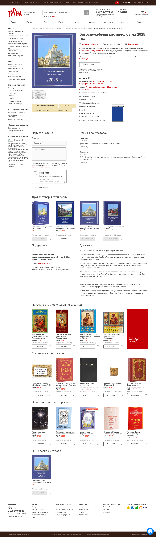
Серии (81, 512)
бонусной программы (40, 167)
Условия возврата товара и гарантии (56, 2)
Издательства (84, 509)
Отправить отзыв (42, 187)
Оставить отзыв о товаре (64, 509)
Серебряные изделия (15, 130)
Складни (11, 74)
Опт (45, 22)
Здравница (108, 22)
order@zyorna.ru (101, 16)
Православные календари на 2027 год (78, 28)
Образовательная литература (14, 49)
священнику (63, 110)
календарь (67, 105)
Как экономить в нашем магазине (85, 2)
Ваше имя (36, 138)
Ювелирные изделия (18, 125)
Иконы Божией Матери (16, 68)
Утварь (92, 22)
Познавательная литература (18, 46)
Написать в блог (61, 512)
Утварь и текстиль (14, 101)
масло (54, 16)
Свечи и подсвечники (15, 90)
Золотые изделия (14, 128)
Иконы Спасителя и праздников (15, 65)
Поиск (86, 12)
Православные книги (15, 38)
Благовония (12, 93)
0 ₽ (117, 3)
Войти (127, 2)
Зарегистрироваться (140, 2)
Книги (60, 22)
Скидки (140, 22)
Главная (14, 22)
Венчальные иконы (14, 76)
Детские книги (13, 53)
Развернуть (84, 59)
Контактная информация (40, 512)
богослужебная (42, 110)
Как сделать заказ (32, 2)
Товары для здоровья (15, 119)
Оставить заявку (89, 64)
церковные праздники (45, 105)
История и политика (15, 41)
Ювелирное (125, 22)
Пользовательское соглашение (97, 534)
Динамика (25, 534)
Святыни (11, 96)
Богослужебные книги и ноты (18, 36)
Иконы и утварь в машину (17, 79)
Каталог (30, 22)
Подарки (11, 98)
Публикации (83, 515)
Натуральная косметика (16, 112)
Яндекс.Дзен (107, 507)
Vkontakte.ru (107, 512)
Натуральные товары (18, 109)
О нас (34, 517)
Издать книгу (60, 507)
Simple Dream (143, 534)
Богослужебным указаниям (92, 51)
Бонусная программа (63, 515)
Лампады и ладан (14, 88)
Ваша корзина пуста (141, 15)
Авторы (81, 507)
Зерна (15, 12)
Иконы (76, 22)
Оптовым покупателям (39, 515)
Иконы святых (13, 71)
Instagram (106, 509)
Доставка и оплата (15, 2)
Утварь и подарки (16, 85)
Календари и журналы (54, 28)
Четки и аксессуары (15, 104)
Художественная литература (18, 44)
